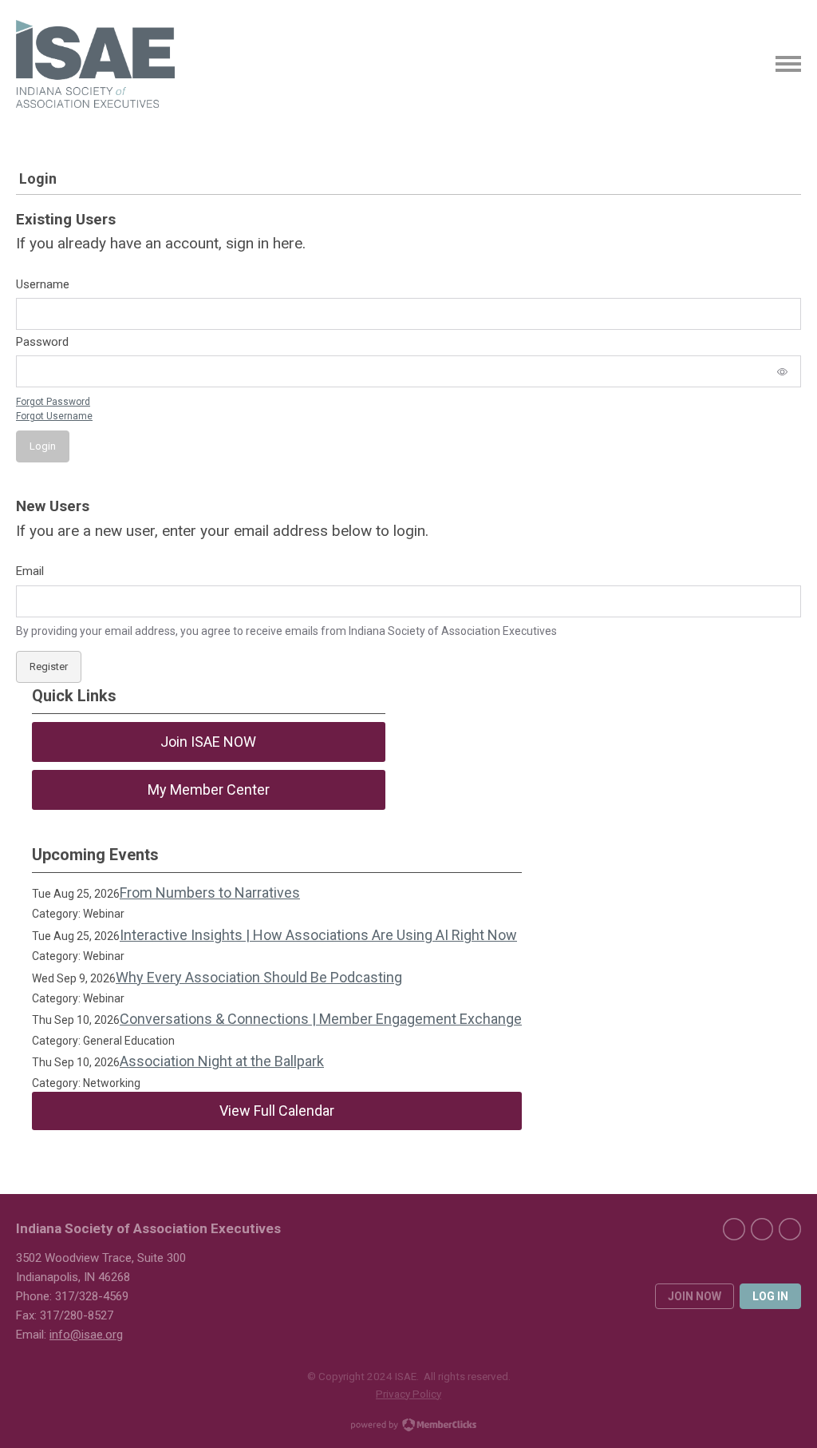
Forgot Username (54, 416)
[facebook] (734, 1229)
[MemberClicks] (95, 64)
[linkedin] (762, 1229)
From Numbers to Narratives (210, 892)
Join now (694, 1296)
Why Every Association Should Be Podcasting (259, 977)
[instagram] (790, 1229)
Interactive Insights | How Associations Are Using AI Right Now (318, 934)
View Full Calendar (276, 1110)
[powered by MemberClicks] (408, 1426)
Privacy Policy (408, 1393)
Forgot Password (53, 401)
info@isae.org (86, 1334)
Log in (770, 1296)
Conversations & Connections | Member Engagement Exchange (321, 1018)
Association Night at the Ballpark (222, 1061)
